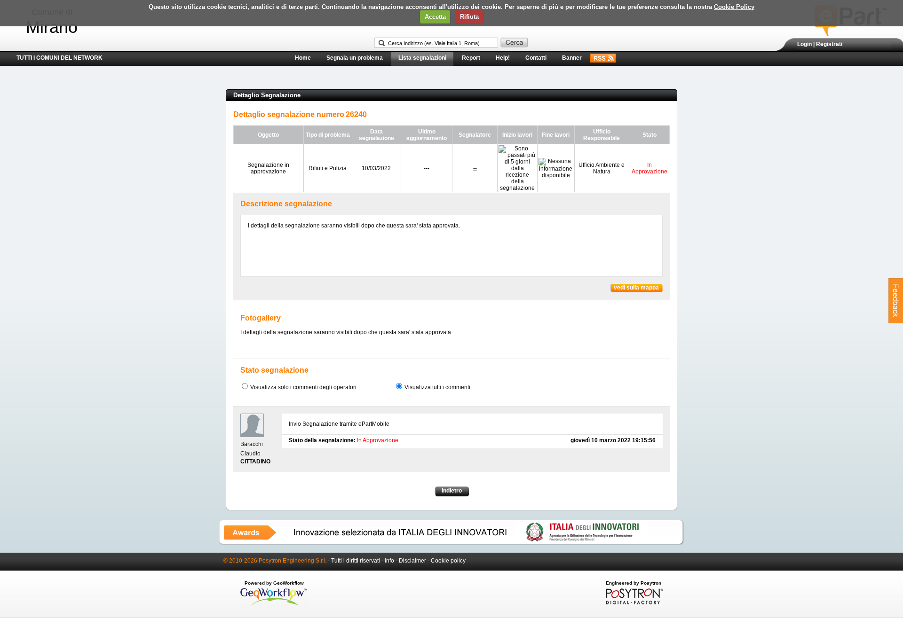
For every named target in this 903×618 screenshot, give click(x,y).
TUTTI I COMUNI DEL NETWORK (59, 58)
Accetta (435, 16)
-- (475, 168)
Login (804, 44)
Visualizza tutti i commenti (437, 387)
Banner (572, 58)
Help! (503, 58)
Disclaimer (412, 560)
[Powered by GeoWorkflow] (274, 605)
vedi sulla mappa (636, 287)
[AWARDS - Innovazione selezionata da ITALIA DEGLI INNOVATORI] (451, 543)
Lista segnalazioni (422, 58)
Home (303, 58)
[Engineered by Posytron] (633, 602)
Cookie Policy (734, 6)
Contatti (536, 58)
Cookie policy (448, 560)
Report (471, 58)
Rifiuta (469, 16)
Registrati (829, 44)
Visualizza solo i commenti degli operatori (303, 387)
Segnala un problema (354, 58)
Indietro (452, 490)
